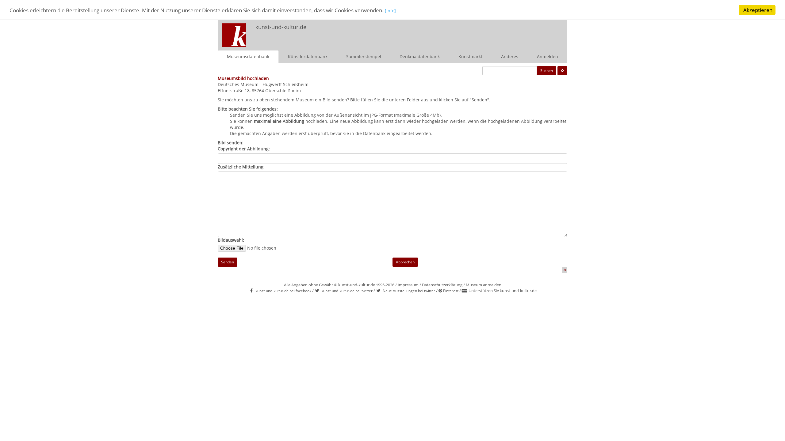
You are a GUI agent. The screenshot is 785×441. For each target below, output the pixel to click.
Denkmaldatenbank (420, 56)
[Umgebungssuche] (562, 70)
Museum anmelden (483, 285)
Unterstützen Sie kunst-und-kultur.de (503, 290)
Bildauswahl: (231, 240)
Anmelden (547, 56)
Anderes (509, 56)
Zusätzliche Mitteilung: (241, 167)
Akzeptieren (757, 9)
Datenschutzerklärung (442, 285)
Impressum (408, 285)
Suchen (546, 70)
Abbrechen (405, 262)
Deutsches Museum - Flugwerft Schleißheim (263, 84)
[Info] (390, 10)
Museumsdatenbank (248, 56)
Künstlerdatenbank (307, 56)
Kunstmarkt (470, 56)
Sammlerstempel (363, 56)
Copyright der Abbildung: (244, 149)
